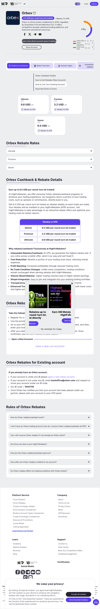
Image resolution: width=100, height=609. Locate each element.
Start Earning (50, 321)
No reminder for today (51, 329)
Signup (94, 4)
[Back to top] (4, 595)
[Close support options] (93, 598)
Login (86, 4)
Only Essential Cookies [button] (78, 600)
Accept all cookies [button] (78, 594)
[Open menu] (24, 3)
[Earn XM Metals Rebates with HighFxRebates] (50, 297)
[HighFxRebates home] (11, 4)
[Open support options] (96, 602)
